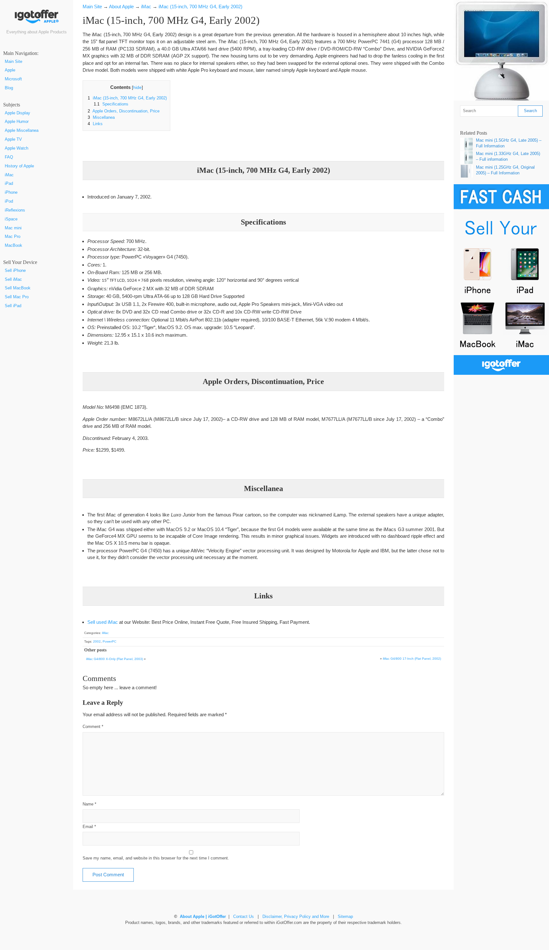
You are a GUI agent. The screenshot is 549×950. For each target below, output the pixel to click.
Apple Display (17, 113)
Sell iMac (13, 279)
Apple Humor (17, 121)
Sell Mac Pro (17, 297)
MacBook (13, 245)
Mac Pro (12, 236)
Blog (9, 88)
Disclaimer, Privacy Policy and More (295, 916)
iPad (9, 183)
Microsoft (13, 79)
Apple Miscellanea (21, 130)
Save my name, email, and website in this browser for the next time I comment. (156, 858)
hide (137, 87)
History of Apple (19, 166)
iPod (9, 201)
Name (89, 804)
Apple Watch (16, 148)
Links (95, 124)
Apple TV (13, 139)
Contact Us (243, 916)
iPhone (11, 192)
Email (89, 827)
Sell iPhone (15, 270)
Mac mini (13, 228)
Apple (10, 70)
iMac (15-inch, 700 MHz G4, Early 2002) (127, 98)
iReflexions (15, 210)
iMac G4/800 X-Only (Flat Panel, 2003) (114, 659)
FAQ (9, 157)
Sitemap (345, 916)
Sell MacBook (17, 288)
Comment (93, 726)
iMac (9, 175)
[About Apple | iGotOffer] (36, 19)
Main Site (13, 61)
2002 (97, 641)
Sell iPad (13, 306)
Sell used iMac (102, 622)
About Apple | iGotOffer (203, 916)
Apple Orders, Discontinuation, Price (123, 111)
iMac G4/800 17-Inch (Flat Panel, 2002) (412, 658)
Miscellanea (101, 117)
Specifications (111, 104)
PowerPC (109, 641)
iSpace (11, 219)
